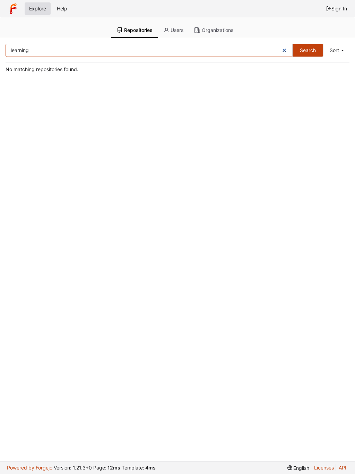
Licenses (324, 468)
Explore (37, 8)
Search (308, 50)
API (342, 468)
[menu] (337, 50)
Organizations (217, 30)
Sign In (339, 8)
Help (62, 8)
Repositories (138, 30)
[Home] (13, 8)
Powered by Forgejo (29, 468)
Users (177, 30)
